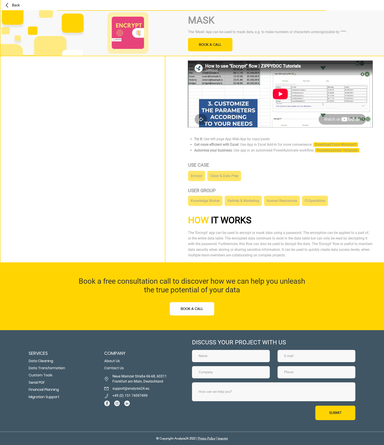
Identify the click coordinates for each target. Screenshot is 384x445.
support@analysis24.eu (130, 388)
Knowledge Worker (205, 201)
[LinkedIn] (127, 403)
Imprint (223, 438)
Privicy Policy (206, 438)
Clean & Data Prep (224, 176)
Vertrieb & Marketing (243, 201)
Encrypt (196, 176)
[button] (192, 308)
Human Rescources (282, 201)
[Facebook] (107, 403)
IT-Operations (315, 201)
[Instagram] (117, 403)
